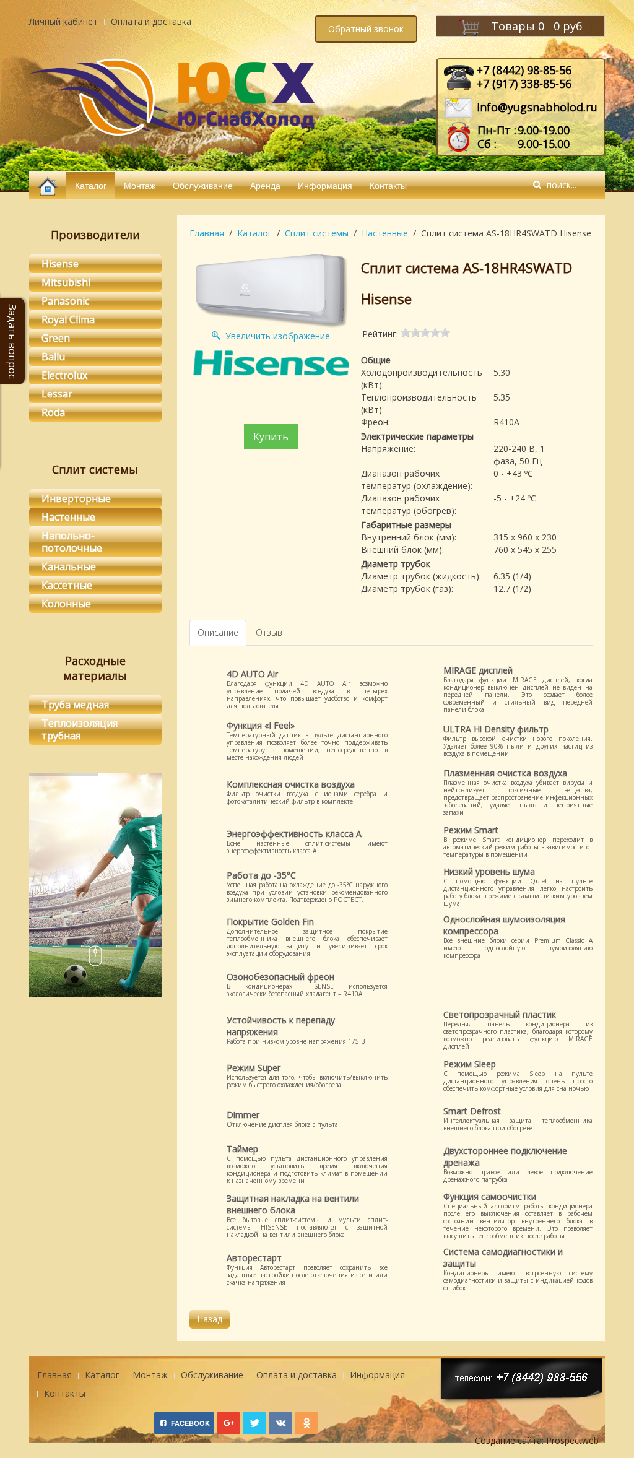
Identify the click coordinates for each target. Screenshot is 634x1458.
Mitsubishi (65, 282)
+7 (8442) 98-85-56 (524, 70)
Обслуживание (203, 185)
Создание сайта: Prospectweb (537, 1440)
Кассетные (66, 585)
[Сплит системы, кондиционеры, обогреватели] (47, 185)
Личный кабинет (63, 21)
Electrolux (64, 375)
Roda (53, 412)
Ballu (53, 356)
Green (55, 338)
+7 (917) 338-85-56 (524, 83)
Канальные (68, 566)
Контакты (388, 185)
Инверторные (76, 498)
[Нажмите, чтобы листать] (95, 959)
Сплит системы (317, 233)
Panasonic (65, 301)
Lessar (56, 394)
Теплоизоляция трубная (79, 729)
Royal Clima (68, 319)
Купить (271, 436)
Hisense (60, 264)
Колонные (66, 603)
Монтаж (139, 185)
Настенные (385, 233)
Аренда (265, 185)
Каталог (90, 185)
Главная (206, 233)
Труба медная (75, 704)
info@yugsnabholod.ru (537, 107)
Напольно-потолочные (71, 542)
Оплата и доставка (151, 21)
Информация (325, 185)
